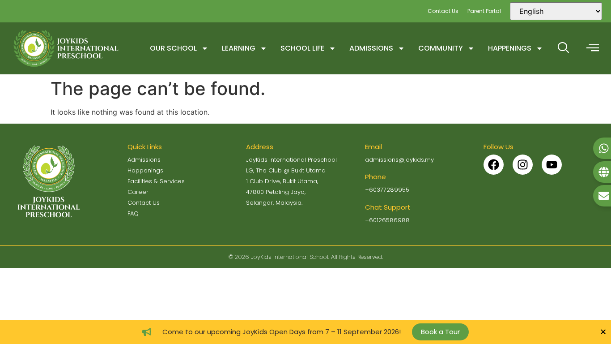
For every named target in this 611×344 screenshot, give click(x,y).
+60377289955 (387, 189)
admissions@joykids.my (399, 159)
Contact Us (443, 11)
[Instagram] (523, 165)
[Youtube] (552, 165)
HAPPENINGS (509, 48)
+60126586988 (387, 220)
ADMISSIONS (371, 48)
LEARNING (238, 48)
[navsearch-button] (563, 48)
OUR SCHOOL (173, 48)
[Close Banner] (603, 331)
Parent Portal (484, 11)
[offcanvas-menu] (592, 48)
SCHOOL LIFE (302, 48)
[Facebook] (494, 165)
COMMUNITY (440, 48)
